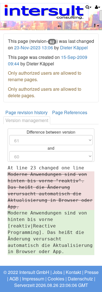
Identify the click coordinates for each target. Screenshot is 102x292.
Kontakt (73, 272)
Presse (91, 272)
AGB (14, 278)
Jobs (57, 272)
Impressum (33, 278)
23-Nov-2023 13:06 (34, 47)
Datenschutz (80, 278)
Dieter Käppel (74, 47)
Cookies (56, 278)
